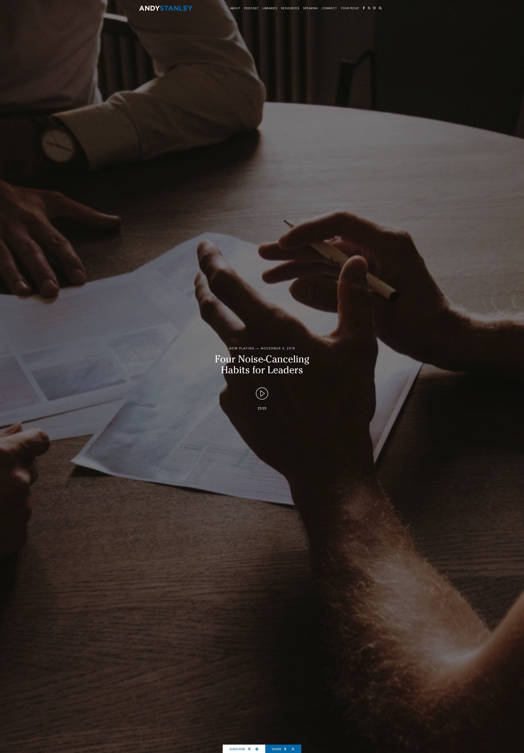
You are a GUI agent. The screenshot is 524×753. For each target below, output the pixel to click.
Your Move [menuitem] (350, 8)
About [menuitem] (235, 8)
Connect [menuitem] (329, 8)
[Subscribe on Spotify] (257, 749)
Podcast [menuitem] (251, 8)
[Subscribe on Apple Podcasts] (249, 749)
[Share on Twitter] (293, 749)
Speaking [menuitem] (310, 8)
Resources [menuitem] (290, 8)
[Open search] (380, 8)
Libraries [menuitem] (270, 8)
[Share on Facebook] (285, 749)
